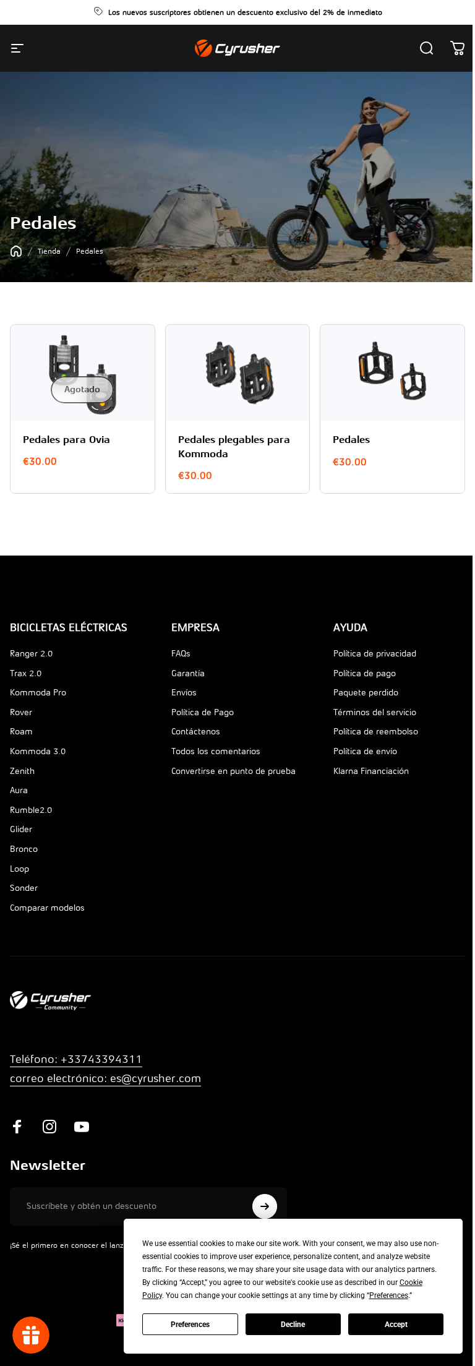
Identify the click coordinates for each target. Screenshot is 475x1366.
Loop (19, 869)
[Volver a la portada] (16, 251)
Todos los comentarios (215, 751)
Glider (21, 829)
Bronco (24, 849)
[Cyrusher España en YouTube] (81, 1126)
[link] (105, 1078)
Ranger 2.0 (31, 653)
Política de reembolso (375, 731)
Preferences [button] (388, 1295)
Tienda (49, 251)
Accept (396, 1324)
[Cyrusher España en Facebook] (17, 1126)
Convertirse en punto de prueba (233, 771)
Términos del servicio (374, 712)
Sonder (24, 888)
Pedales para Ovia (66, 439)
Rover (21, 712)
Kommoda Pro (38, 692)
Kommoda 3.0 (38, 751)
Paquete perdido (365, 692)
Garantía (188, 673)
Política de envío (365, 751)
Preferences (190, 1324)
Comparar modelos (47, 908)
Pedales (351, 439)
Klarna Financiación (371, 771)
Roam (21, 731)
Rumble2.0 (31, 810)
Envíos (184, 692)
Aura (19, 790)
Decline (293, 1324)
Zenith (22, 771)
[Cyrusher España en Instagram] (49, 1126)
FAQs (180, 653)
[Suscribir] (264, 1206)
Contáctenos (195, 731)
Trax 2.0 (25, 673)
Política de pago (364, 673)
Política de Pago (202, 712)
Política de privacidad (374, 653)
